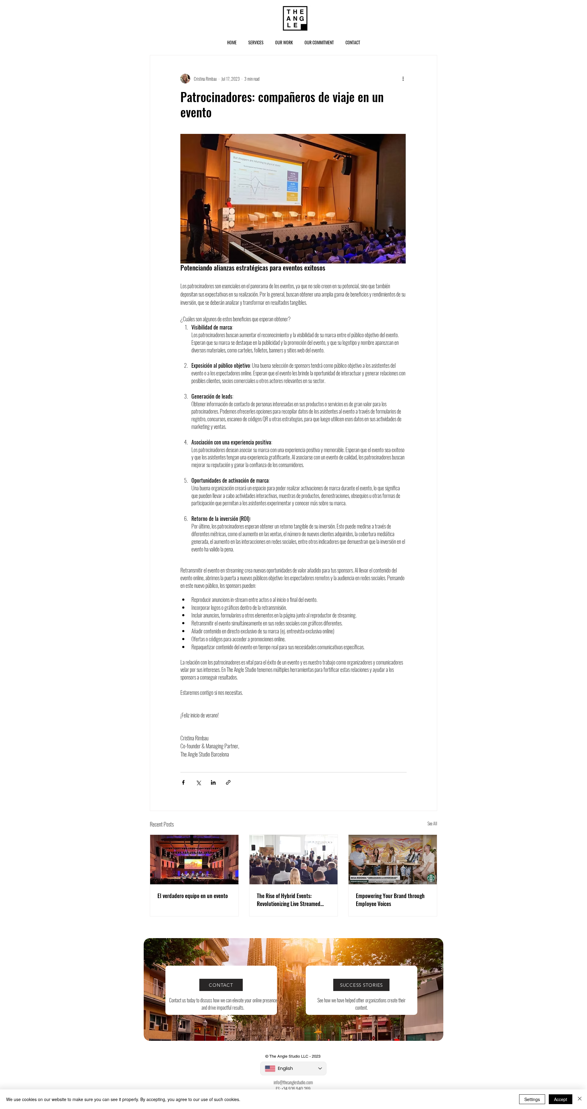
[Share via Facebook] (183, 782)
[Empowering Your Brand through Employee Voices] (393, 859)
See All (432, 823)
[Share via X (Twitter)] (198, 782)
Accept (560, 1099)
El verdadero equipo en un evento (192, 896)
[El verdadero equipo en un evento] (194, 859)
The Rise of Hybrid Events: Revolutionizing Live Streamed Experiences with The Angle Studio (293, 900)
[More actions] (403, 78)
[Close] (579, 1099)
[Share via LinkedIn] (213, 782)
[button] (255, 42)
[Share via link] (228, 782)
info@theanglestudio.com (293, 1082)
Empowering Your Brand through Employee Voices (390, 900)
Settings (532, 1099)
